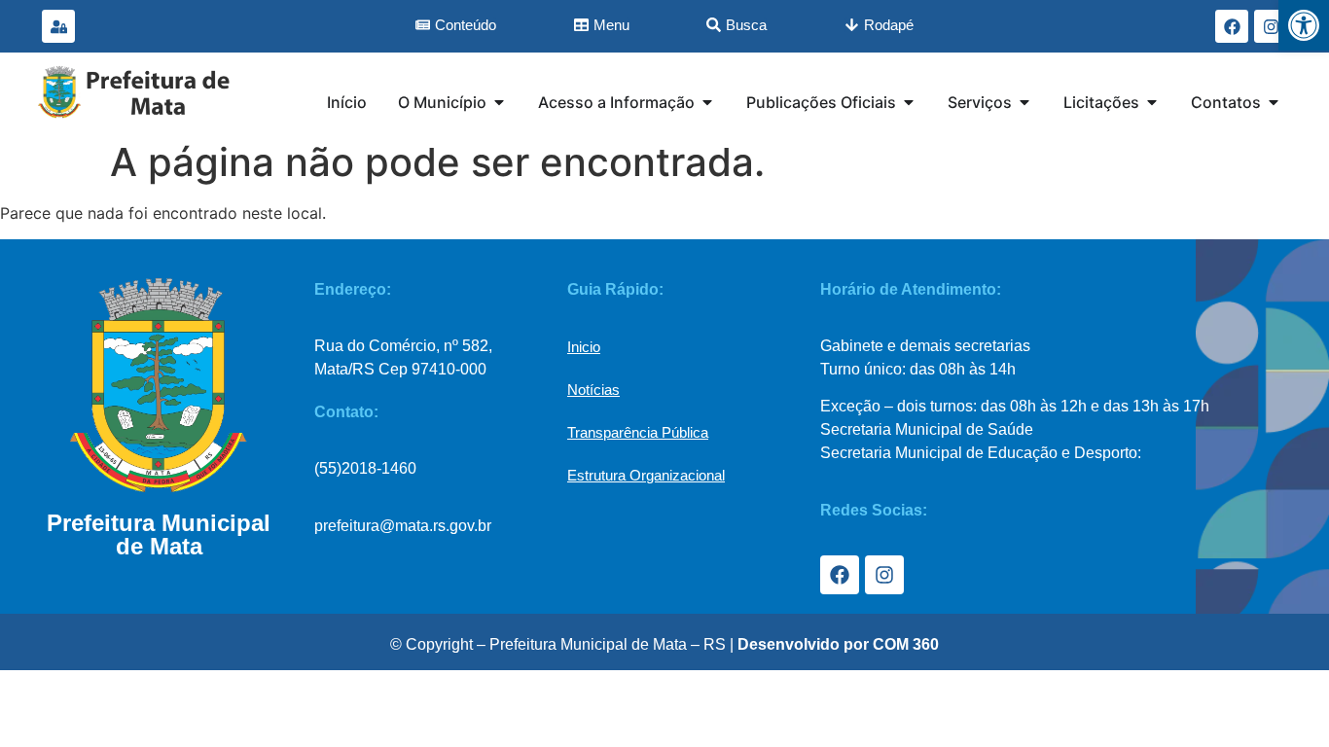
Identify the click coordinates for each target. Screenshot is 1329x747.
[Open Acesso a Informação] (707, 102)
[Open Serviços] (1024, 102)
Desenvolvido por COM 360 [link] (838, 644)
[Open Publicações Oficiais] (908, 102)
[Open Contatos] (1273, 102)
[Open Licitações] (1152, 102)
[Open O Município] (499, 102)
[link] (1303, 25)
